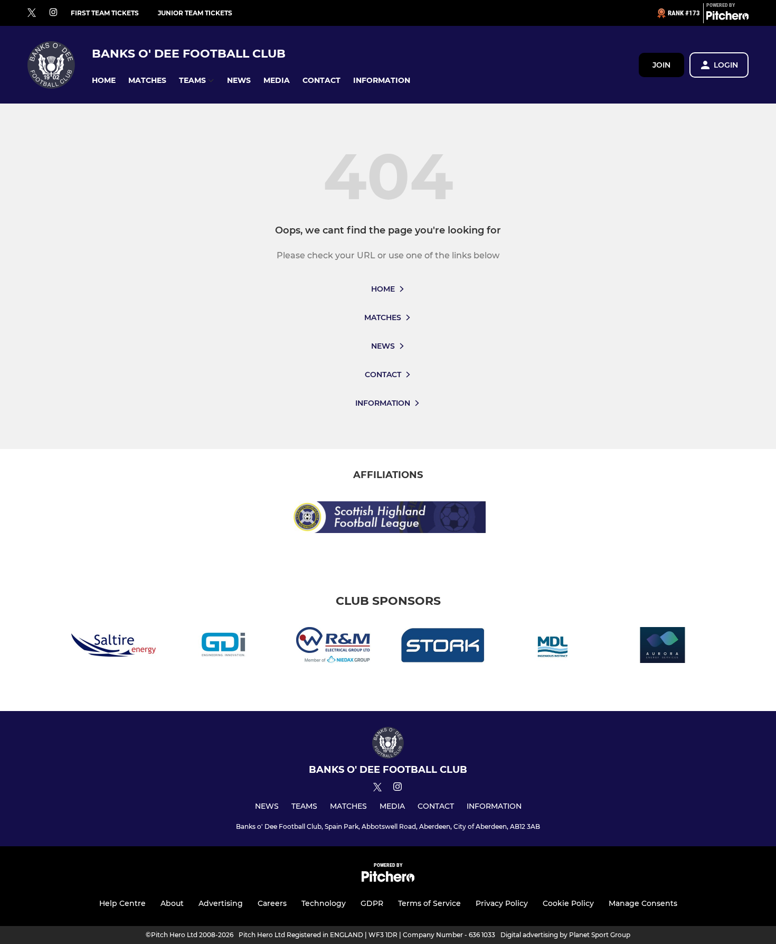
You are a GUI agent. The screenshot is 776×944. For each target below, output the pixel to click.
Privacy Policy (502, 903)
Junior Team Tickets (195, 13)
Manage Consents (643, 903)
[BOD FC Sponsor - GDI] (223, 647)
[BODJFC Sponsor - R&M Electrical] (333, 647)
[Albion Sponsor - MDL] (552, 647)
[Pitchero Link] (727, 17)
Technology (323, 903)
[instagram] (53, 13)
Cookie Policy (568, 903)
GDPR (372, 903)
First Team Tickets (105, 13)
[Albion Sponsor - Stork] (443, 647)
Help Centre (122, 903)
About (172, 903)
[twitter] (31, 13)
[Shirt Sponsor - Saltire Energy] (113, 647)
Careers (272, 903)
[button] (104, 80)
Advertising (220, 903)
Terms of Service (429, 903)
